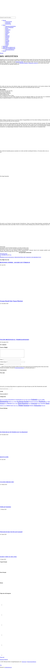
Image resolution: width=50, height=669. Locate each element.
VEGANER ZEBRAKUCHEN (7, 481)
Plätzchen (9, 403)
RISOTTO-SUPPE (4, 457)
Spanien (7, 39)
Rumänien (7, 36)
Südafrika (7, 41)
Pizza (6, 403)
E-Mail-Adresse (3, 361)
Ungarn (6, 45)
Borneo (6, 28)
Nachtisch (42, 401)
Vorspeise (26, 405)
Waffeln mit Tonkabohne (5, 506)
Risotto (30, 403)
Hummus (12, 401)
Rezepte (4, 20)
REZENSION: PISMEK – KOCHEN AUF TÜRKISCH (15, 262)
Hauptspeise (4, 401)
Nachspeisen (7, 22)
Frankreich (7, 32)
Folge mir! (2, 657)
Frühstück (34, 399)
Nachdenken (5, 46)
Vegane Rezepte (8, 21)
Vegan (20, 405)
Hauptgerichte (8, 23)
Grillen (43, 399)
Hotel (10, 401)
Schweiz (7, 38)
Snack (47, 403)
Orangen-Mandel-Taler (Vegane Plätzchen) (11, 301)
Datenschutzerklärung (9, 49)
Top (1, 665)
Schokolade (34, 403)
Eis (22, 399)
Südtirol (6, 42)
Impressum (24, 661)
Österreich (7, 35)
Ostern (47, 401)
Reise (20, 403)
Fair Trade (25, 399)
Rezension (25, 403)
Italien (6, 34)
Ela (10, 254)
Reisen (4, 25)
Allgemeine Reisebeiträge (10, 26)
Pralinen (13, 403)
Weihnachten (4, 253)
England (7, 30)
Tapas (17, 405)
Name (1, 359)
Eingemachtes (19, 399)
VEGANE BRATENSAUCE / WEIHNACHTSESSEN (14, 339)
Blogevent (2, 399)
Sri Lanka (7, 40)
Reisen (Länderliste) (9, 27)
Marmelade (31, 401)
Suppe (12, 405)
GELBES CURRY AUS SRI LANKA (8, 556)
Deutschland (7, 29)
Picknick (2, 403)
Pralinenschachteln (19, 61)
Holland (7, 33)
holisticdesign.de (8, 667)
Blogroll (4, 50)
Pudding (16, 403)
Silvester (39, 403)
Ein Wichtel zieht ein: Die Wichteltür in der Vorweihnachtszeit (13, 432)
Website (1, 364)
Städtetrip (8, 405)
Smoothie (43, 403)
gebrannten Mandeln (23, 63)
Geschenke (39, 399)
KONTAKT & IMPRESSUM (9, 48)
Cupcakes (6, 399)
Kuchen (26, 401)
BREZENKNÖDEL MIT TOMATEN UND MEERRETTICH (28, 257)
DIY (1, 253)
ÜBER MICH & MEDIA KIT (9, 47)
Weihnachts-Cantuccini (33, 63)
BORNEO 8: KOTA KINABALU (7, 257)
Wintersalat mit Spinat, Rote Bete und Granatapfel (11, 531)
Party (49, 401)
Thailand (7, 43)
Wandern (32, 405)
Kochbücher (20, 401)
